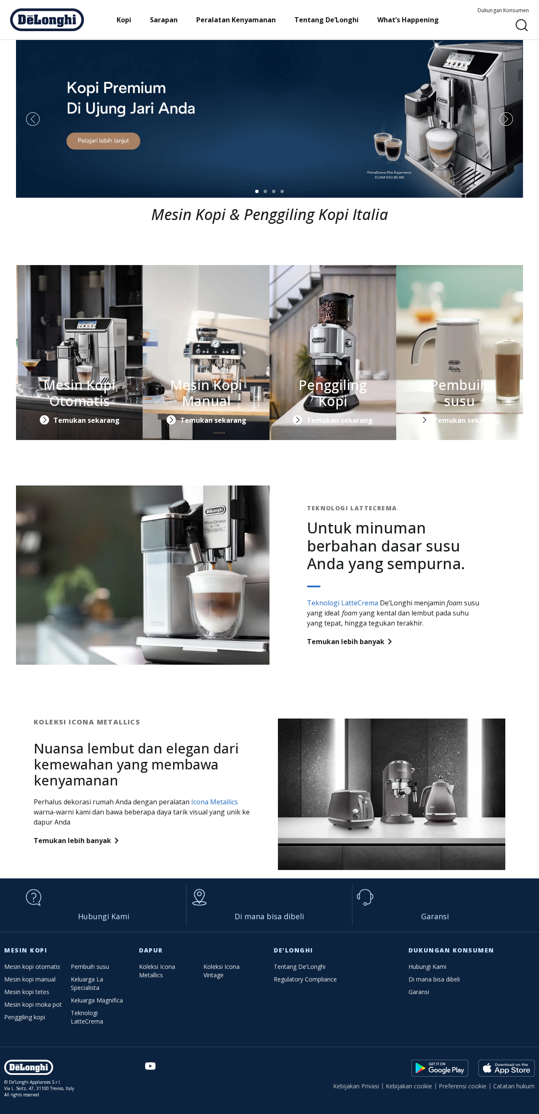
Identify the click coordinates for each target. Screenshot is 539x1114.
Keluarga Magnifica (97, 1000)
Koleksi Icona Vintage (221, 971)
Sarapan (164, 19)
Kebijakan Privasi (356, 1086)
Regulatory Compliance (305, 979)
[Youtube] (150, 1066)
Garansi (435, 916)
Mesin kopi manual (30, 979)
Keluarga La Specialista (87, 983)
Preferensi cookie (462, 1086)
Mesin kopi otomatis (32, 967)
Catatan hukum (514, 1086)
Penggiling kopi (24, 1017)
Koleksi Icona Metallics (157, 971)
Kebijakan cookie (409, 1086)
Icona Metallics (214, 801)
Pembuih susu (90, 967)
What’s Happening (408, 19)
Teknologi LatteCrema (342, 602)
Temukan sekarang (86, 420)
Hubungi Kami (103, 916)
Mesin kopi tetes (26, 992)
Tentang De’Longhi (326, 19)
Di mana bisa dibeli (269, 916)
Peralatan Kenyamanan (236, 19)
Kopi (124, 19)
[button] (522, 25)
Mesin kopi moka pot (33, 1004)
